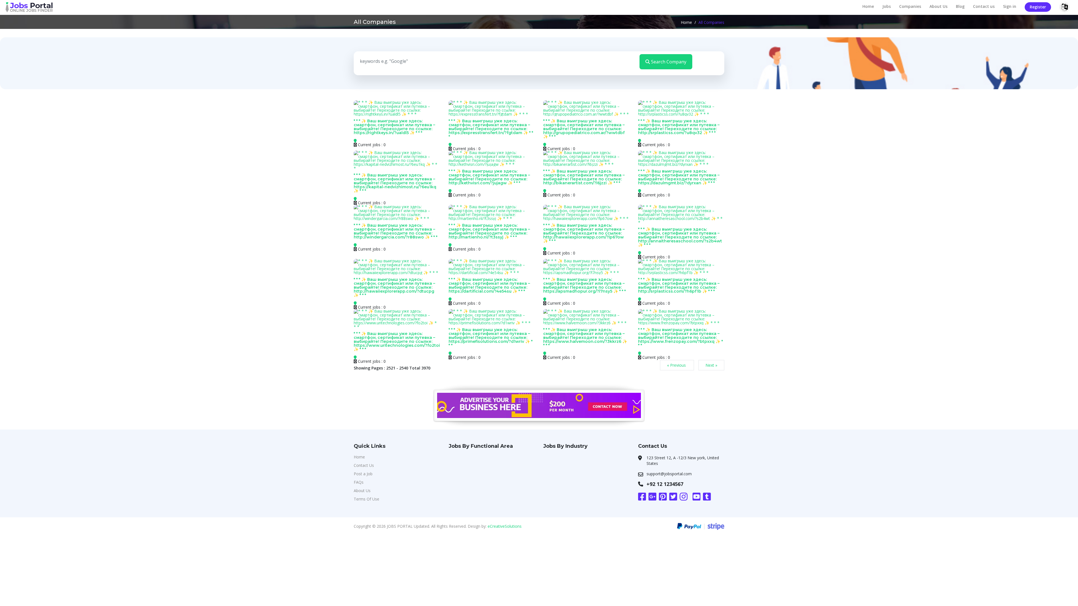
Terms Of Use (366, 499)
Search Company (668, 62)
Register (1038, 7)
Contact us (984, 6)
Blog (960, 6)
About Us (938, 6)
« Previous (677, 365)
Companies (910, 6)
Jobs (886, 6)
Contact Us (364, 465)
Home (868, 6)
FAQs (359, 482)
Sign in (1009, 6)
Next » (711, 365)
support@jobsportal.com (669, 473)
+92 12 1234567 (665, 484)
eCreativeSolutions (505, 526)
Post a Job (363, 473)
